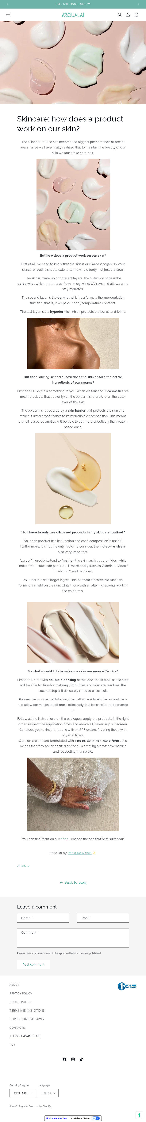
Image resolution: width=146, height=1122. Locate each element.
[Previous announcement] (7, 4)
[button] (8, 14)
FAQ (12, 1045)
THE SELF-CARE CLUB (25, 1036)
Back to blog (75, 882)
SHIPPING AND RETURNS (27, 1019)
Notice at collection (56, 1118)
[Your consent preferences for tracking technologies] (139, 1115)
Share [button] (25, 865)
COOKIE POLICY (20, 1002)
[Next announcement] (138, 4)
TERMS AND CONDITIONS (27, 1010)
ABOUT (14, 984)
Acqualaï (23, 1106)
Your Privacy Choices (80, 1118)
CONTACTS (17, 1027)
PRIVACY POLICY (21, 993)
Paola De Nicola (80, 853)
